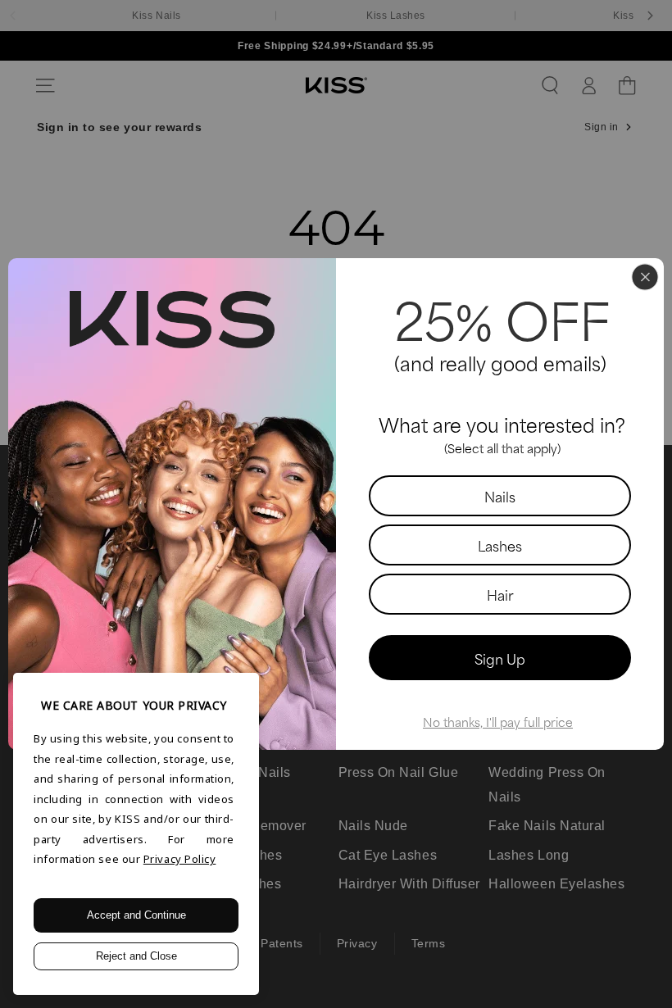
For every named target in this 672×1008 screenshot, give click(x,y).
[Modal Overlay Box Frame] (336, 504)
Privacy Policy (179, 858)
